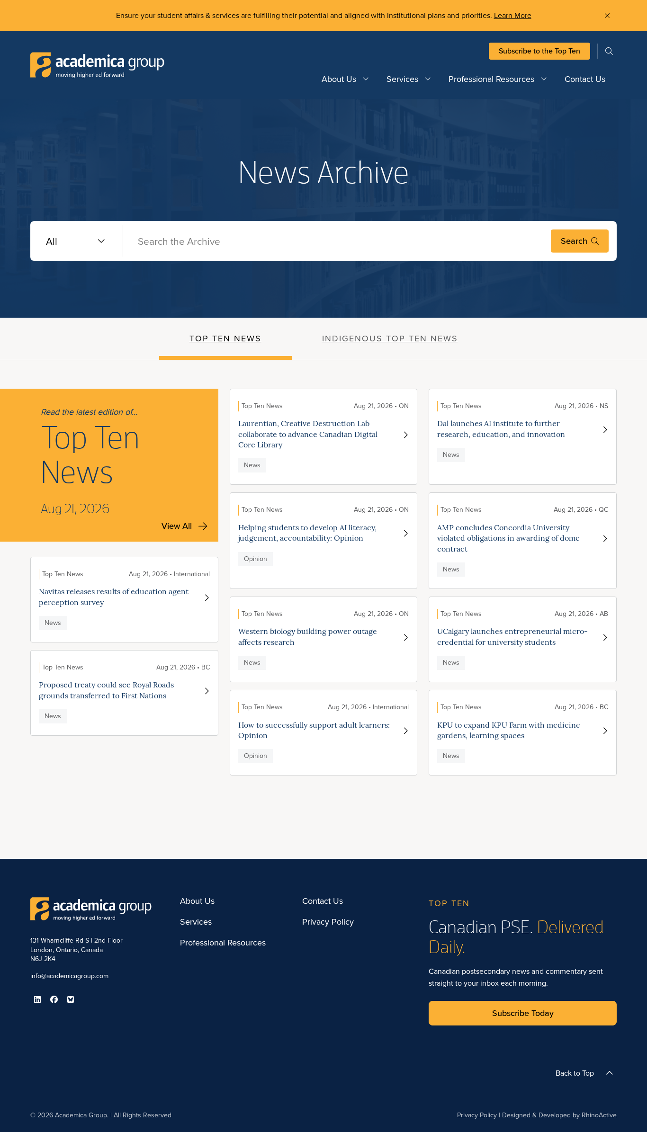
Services (402, 79)
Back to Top (575, 1073)
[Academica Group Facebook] (54, 999)
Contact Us (585, 79)
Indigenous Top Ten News (390, 338)
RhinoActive (599, 1115)
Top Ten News (225, 338)
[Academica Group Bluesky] (70, 999)
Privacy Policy (328, 922)
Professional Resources (491, 79)
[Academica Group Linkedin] (37, 999)
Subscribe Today (523, 1013)
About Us (339, 79)
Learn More (512, 15)
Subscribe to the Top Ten (539, 50)
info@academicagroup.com (69, 976)
